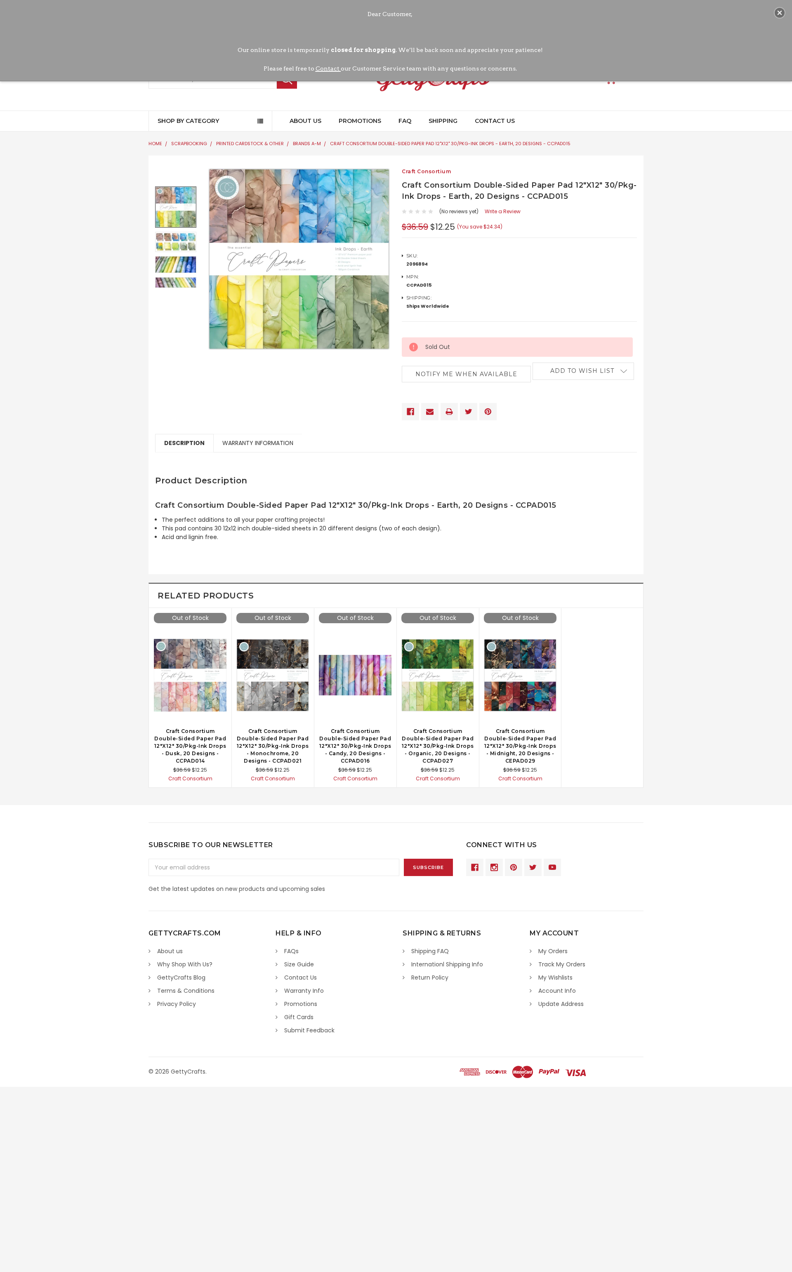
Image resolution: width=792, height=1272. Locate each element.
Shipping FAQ (430, 951)
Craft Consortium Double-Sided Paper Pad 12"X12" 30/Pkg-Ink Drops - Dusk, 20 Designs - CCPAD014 (190, 746)
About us (170, 951)
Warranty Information (257, 443)
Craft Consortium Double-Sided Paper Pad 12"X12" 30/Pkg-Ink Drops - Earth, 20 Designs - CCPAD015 (450, 143)
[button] (780, 13)
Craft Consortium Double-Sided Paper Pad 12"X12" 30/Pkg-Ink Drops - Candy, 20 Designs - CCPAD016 (355, 746)
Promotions (360, 121)
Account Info (557, 991)
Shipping (443, 121)
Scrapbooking (189, 143)
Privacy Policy (176, 1004)
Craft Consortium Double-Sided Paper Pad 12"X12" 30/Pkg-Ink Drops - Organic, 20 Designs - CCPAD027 (438, 746)
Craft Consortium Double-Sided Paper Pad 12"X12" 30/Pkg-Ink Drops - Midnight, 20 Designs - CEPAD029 (520, 746)
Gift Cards (299, 1017)
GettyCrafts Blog (181, 977)
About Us (305, 121)
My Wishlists (555, 977)
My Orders (553, 951)
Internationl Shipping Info (447, 964)
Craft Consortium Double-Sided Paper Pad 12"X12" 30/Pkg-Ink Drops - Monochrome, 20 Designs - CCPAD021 (273, 746)
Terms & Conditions (185, 991)
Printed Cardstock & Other (250, 143)
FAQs (291, 951)
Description (184, 443)
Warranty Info (304, 991)
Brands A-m (307, 143)
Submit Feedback (309, 1030)
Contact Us (495, 121)
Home (155, 143)
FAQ (404, 121)
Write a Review (503, 211)
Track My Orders (561, 964)
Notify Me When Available (466, 374)
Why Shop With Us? (184, 964)
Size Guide (299, 964)
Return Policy (429, 977)
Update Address (561, 1004)
